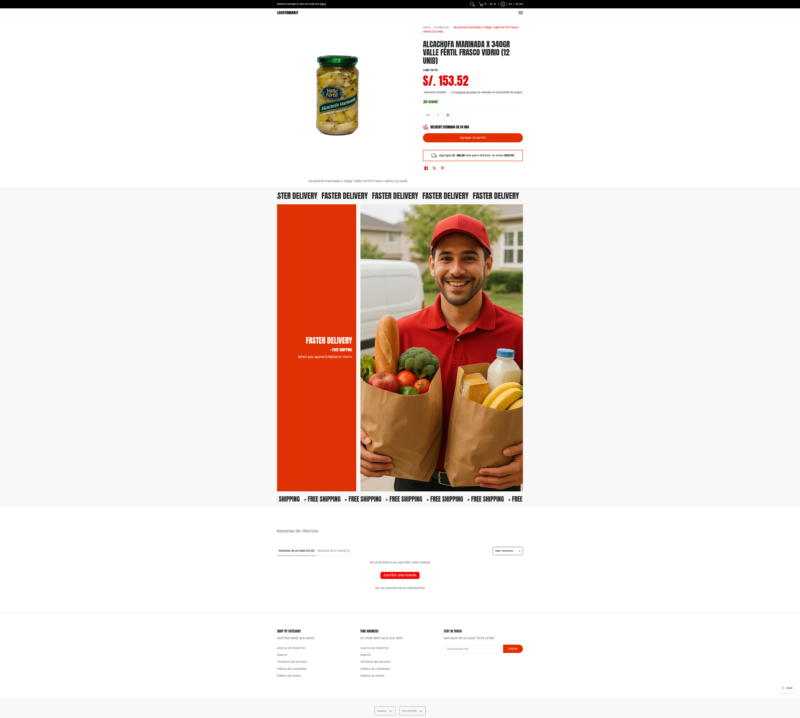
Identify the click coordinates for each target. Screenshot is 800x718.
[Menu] (520, 13)
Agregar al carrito (473, 137)
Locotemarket (287, 12)
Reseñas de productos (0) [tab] (296, 550)
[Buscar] (472, 4)
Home (427, 27)
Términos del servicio (292, 661)
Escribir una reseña (400, 575)
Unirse (513, 648)
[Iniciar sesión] (503, 4)
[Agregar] (448, 115)
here (323, 4)
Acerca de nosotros (291, 648)
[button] (426, 168)
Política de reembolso (292, 669)
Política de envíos (289, 675)
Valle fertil (430, 70)
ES (510, 4)
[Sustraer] (428, 115)
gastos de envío (466, 92)
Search (282, 655)
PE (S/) (519, 4)
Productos (441, 27)
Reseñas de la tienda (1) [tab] (334, 550)
